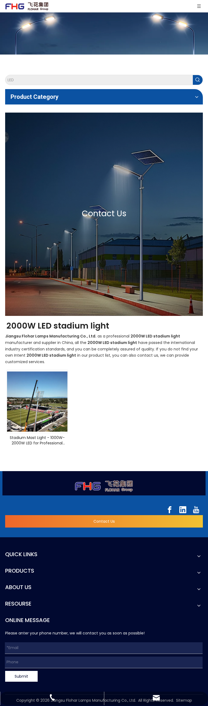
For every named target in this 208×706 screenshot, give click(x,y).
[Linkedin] (182, 509)
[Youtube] (196, 509)
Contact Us (104, 521)
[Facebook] (169, 509)
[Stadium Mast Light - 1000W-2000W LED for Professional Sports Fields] (37, 401)
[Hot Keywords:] (198, 80)
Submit (21, 676)
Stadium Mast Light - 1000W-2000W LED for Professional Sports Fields (37, 440)
